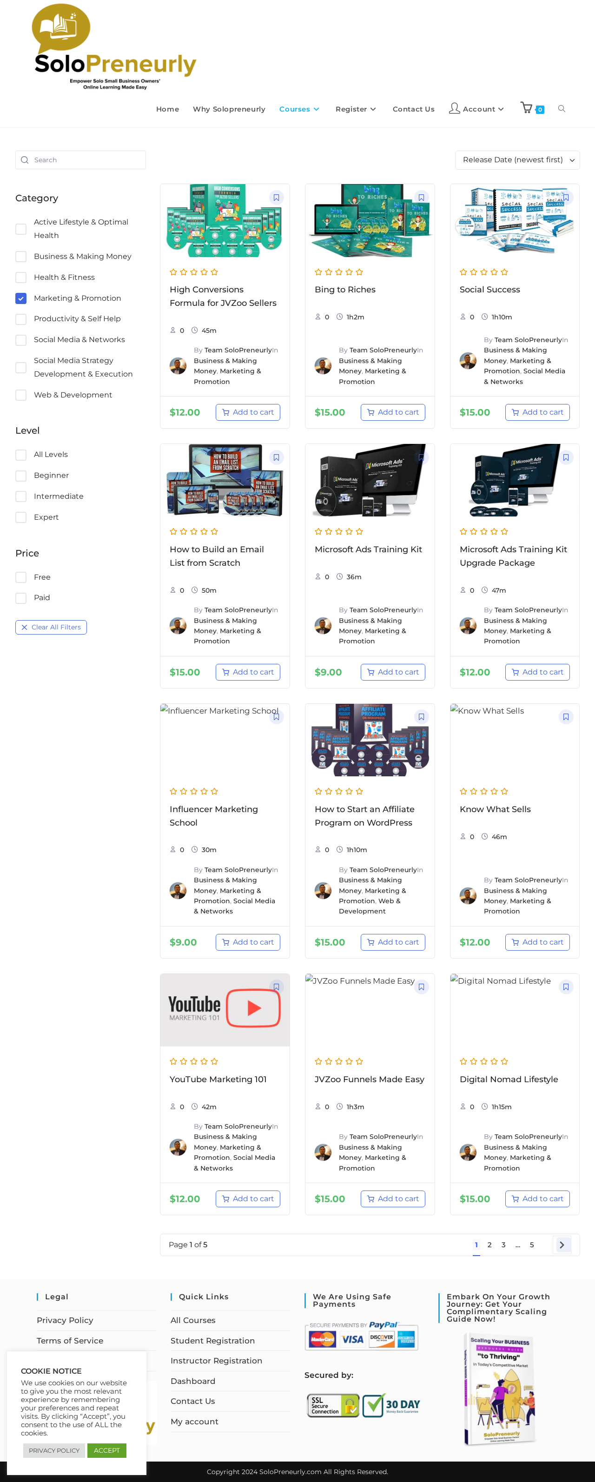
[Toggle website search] (561, 109)
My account (194, 1421)
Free (42, 577)
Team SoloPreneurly (238, 350)
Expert (46, 517)
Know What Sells (495, 809)
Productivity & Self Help (77, 318)
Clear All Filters (56, 627)
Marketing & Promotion (77, 298)
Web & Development (73, 394)
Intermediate (59, 496)
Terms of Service (70, 1340)
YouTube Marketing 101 (218, 1079)
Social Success (490, 289)
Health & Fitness (64, 277)
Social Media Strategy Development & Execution (83, 367)
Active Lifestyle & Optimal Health (81, 229)
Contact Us (193, 1401)
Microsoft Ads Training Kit (368, 549)
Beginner (51, 475)
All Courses (193, 1320)
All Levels (51, 454)
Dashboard (193, 1381)
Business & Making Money (83, 256)
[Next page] (563, 1244)
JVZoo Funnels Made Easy (369, 1079)
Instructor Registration (217, 1360)
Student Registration (213, 1340)
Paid (42, 597)
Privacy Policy (65, 1320)
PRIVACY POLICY (54, 1450)
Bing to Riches (345, 289)
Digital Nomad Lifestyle (509, 1079)
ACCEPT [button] (107, 1450)
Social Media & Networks (79, 339)
